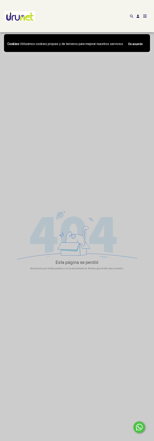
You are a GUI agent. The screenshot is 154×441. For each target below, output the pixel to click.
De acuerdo (135, 44)
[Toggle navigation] (145, 16)
